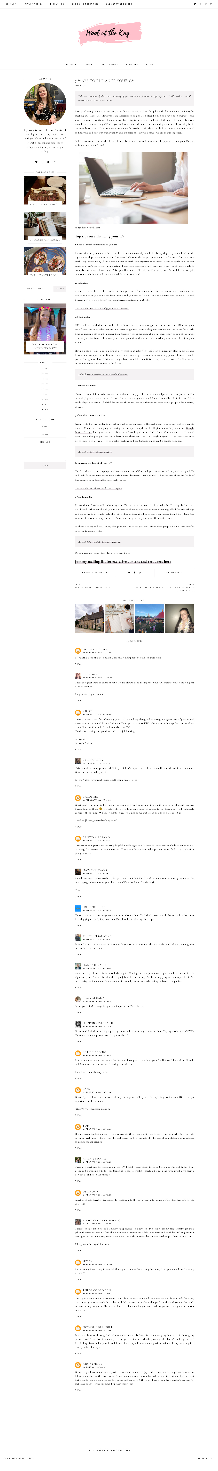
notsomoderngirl (98, 1327)
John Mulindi (94, 907)
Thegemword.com (97, 1290)
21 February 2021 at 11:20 (97, 800)
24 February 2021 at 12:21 (97, 1162)
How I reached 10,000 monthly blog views (107, 374)
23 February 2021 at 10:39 (97, 1056)
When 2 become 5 (96, 1158)
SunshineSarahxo (97, 936)
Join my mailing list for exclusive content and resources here (123, 561)
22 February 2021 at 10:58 (97, 1001)
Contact (10, 4)
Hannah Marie (94, 965)
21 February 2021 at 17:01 (97, 940)
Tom (86, 1125)
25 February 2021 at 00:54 (97, 1265)
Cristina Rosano (96, 837)
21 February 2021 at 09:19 (97, 715)
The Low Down (109, 65)
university (101, 573)
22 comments (174, 573)
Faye (86, 1088)
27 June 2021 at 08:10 (94, 1367)
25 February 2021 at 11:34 (97, 1331)
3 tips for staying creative (99, 451)
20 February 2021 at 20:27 (97, 678)
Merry (87, 1261)
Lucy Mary (91, 674)
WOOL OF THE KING (22, 1458)
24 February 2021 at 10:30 (97, 1129)
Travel (88, 65)
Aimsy (87, 711)
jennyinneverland (98, 1023)
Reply (78, 664)
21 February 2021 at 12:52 (97, 841)
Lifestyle (71, 65)
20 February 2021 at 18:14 (97, 653)
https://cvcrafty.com (122, 1383)
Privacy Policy (33, 4)
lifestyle (87, 573)
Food (149, 65)
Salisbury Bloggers (119, 4)
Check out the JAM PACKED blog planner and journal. (102, 308)
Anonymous (92, 1363)
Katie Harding (94, 1052)
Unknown (91, 1191)
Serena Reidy (93, 759)
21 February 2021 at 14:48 (97, 874)
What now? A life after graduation (104, 541)
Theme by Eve (206, 1458)
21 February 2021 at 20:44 (97, 968)
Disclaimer (57, 4)
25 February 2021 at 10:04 (97, 1294)
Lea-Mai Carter (95, 998)
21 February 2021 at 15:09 (97, 911)
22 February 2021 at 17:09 (97, 1027)
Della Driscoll (95, 649)
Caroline (90, 796)
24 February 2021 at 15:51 (97, 1195)
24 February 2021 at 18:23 (97, 1224)
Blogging (132, 65)
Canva (98, 479)
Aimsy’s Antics (83, 742)
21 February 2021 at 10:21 (97, 763)
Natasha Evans (95, 870)
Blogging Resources (85, 4)
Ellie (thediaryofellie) (102, 1220)
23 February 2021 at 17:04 (97, 1092)
